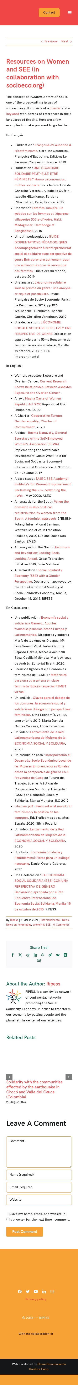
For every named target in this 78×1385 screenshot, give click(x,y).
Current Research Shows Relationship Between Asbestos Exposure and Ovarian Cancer (43, 387)
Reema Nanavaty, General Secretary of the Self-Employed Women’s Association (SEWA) (41, 438)
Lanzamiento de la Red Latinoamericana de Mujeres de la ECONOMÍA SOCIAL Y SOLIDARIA (40, 738)
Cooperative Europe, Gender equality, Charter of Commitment (39, 421)
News (65, 920)
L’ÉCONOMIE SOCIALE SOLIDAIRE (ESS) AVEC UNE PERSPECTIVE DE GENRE (43, 328)
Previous (51, 41)
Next (64, 41)
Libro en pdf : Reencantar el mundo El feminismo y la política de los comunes (43, 812)
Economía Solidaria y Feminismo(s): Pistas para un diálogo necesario (42, 858)
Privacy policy (35, 1299)
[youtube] (36, 1291)
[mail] (52, 1291)
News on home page (18, 924)
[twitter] (28, 1291)
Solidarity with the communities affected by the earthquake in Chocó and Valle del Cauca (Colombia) (34, 1090)
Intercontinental (51, 920)
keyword (12, 114)
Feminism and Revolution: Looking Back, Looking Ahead (42, 553)
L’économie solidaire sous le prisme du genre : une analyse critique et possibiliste (43, 288)
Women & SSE (42, 924)
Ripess (14, 920)
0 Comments (61, 924)
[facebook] (20, 1291)
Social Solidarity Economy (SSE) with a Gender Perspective (38, 576)
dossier (55, 108)
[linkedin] (44, 1291)
